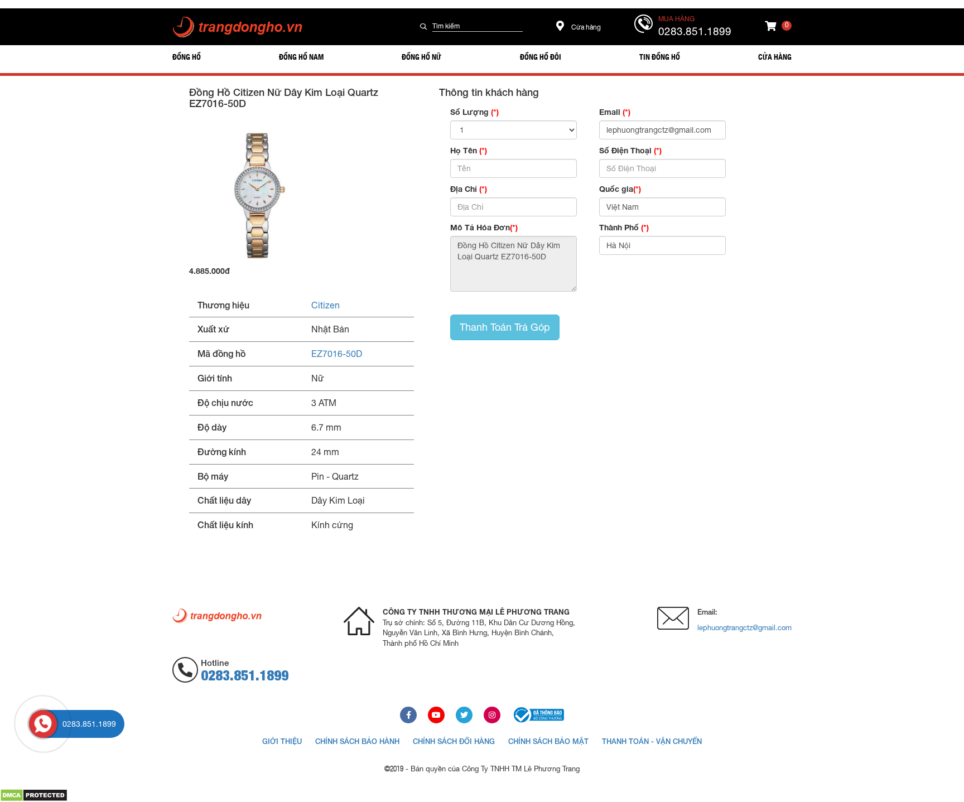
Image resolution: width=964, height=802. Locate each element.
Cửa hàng (585, 27)
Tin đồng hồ (659, 56)
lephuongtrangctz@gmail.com (744, 628)
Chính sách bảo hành (357, 741)
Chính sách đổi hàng (454, 741)
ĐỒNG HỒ (186, 56)
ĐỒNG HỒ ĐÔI (540, 56)
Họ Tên (468, 150)
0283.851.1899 (694, 31)
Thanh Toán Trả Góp (505, 327)
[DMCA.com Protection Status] (34, 794)
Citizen (325, 305)
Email (614, 112)
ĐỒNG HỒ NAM (301, 56)
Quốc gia (620, 189)
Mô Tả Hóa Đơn (484, 227)
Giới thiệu (282, 741)
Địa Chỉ (468, 189)
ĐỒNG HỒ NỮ (421, 56)
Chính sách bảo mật (548, 741)
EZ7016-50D (336, 354)
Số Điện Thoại (630, 150)
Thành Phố (624, 227)
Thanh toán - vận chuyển (652, 741)
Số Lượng (474, 112)
